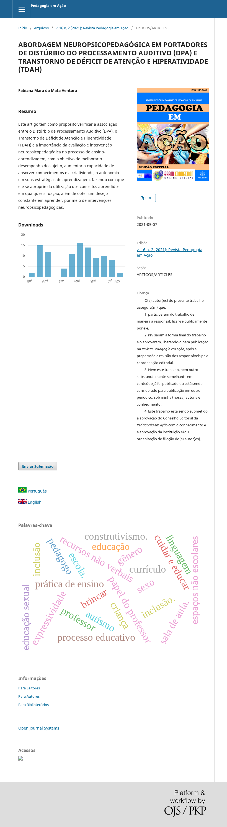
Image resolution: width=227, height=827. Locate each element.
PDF (148, 197)
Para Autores (29, 696)
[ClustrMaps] (20, 759)
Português (37, 491)
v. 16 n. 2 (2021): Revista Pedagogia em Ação (92, 27)
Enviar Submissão (37, 466)
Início (22, 27)
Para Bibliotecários (33, 704)
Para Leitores (29, 688)
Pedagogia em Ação (48, 5)
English (34, 502)
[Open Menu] (22, 9)
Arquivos (41, 27)
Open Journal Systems (38, 728)
